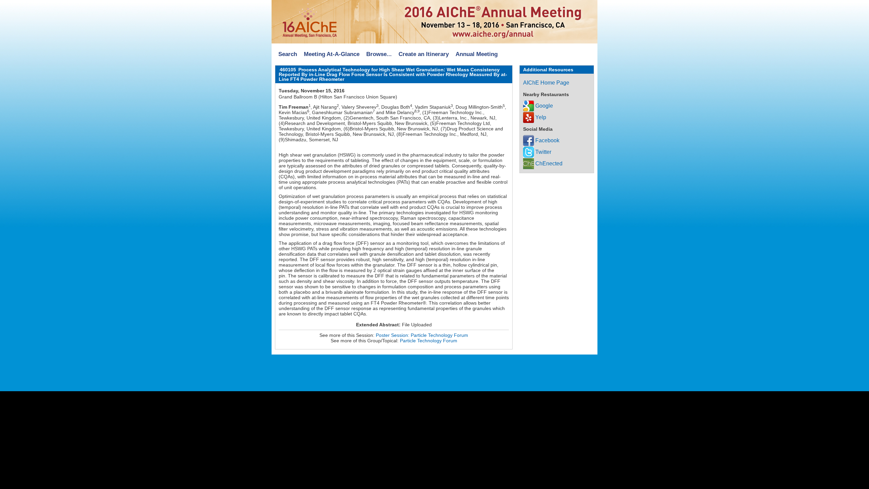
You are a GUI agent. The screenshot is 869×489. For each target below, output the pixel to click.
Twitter (542, 152)
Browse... (379, 54)
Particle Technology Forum (428, 340)
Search (287, 54)
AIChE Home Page (546, 83)
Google (543, 106)
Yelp (540, 117)
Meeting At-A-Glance (331, 54)
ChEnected (548, 163)
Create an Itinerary (424, 54)
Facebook (546, 140)
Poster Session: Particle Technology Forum (422, 335)
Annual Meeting (477, 54)
